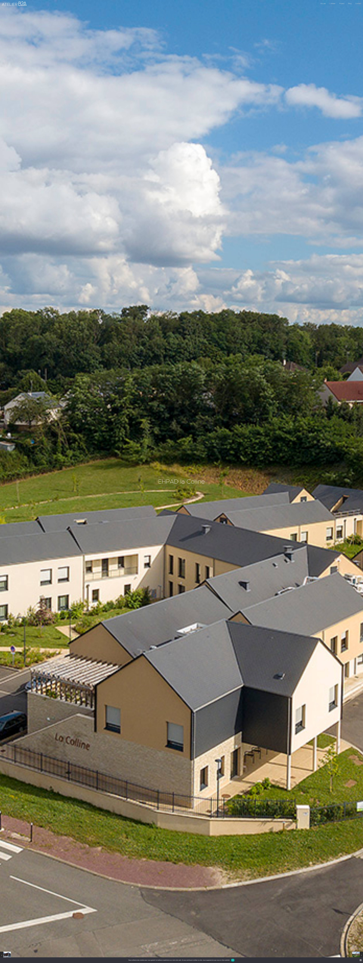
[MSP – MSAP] (5, 955)
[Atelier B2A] (14, 3)
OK (233, 960)
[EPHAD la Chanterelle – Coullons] (357, 955)
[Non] (361, 960)
